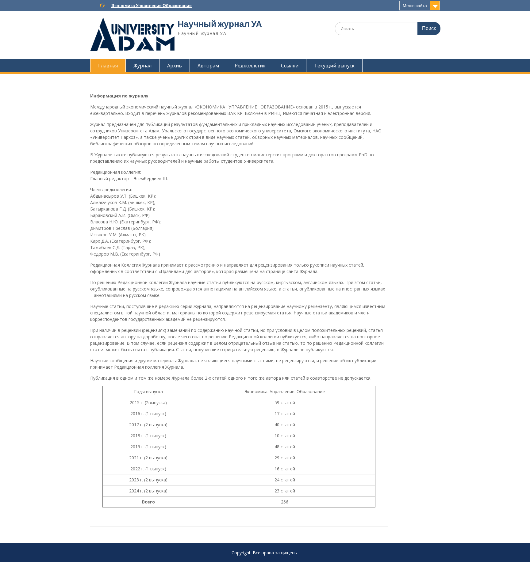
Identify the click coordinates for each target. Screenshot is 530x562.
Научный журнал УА (220, 23)
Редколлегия (250, 65)
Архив (174, 65)
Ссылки (289, 65)
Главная (108, 65)
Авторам (208, 65)
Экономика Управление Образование (151, 5)
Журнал (142, 65)
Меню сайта (415, 5)
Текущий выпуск (334, 65)
